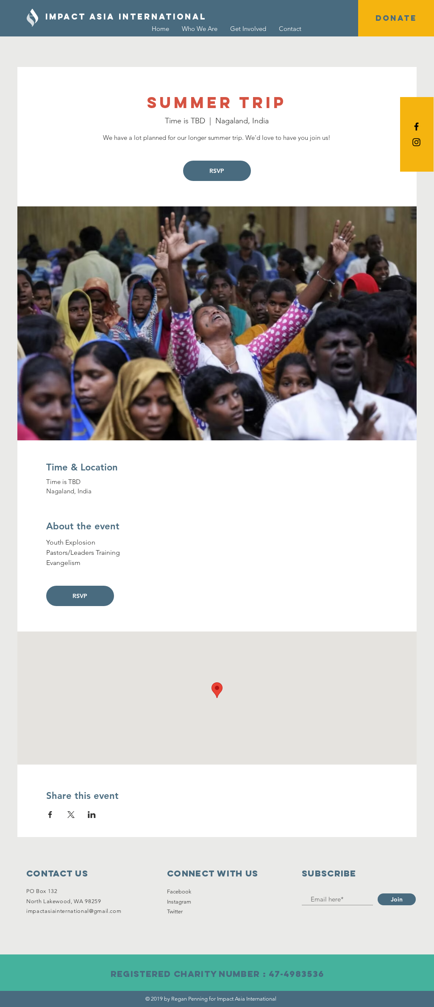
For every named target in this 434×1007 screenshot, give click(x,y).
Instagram (179, 902)
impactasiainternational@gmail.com (73, 911)
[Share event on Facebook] (50, 814)
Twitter (175, 911)
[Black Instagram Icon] (416, 142)
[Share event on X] (71, 814)
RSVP (216, 171)
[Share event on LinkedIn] (92, 814)
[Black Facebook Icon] (416, 126)
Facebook (179, 891)
